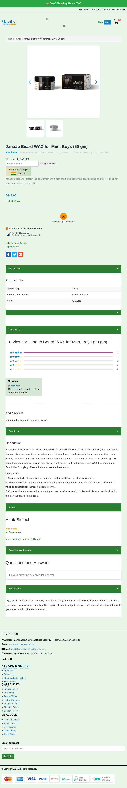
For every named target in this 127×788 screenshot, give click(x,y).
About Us (8, 670)
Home (11, 39)
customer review (28, 152)
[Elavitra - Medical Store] (9, 22)
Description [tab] (14, 431)
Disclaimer (9, 692)
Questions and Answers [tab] (20, 550)
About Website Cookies (15, 678)
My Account (9, 723)
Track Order (9, 734)
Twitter (14, 254)
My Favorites (10, 727)
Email (20, 254)
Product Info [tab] (14, 268)
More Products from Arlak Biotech (23, 539)
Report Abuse (12, 246)
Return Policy (10, 703)
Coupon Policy (11, 711)
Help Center (9, 681)
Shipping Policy (11, 707)
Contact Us (9, 674)
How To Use (104, 152)
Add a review (47, 152)
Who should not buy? (83, 152)
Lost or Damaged (12, 700)
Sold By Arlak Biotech (16, 243)
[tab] (63, 312)
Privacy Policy (11, 689)
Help (100, 22)
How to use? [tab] (15, 588)
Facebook (8, 254)
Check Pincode (47, 163)
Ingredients (63, 152)
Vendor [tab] (12, 507)
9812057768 (17, 644)
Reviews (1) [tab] (14, 329)
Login (107, 22)
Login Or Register (12, 719)
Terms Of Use (10, 696)
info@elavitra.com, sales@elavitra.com (28, 649)
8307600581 (30, 644)
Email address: (10, 743)
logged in (24, 420)
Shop (18, 39)
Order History (10, 730)
